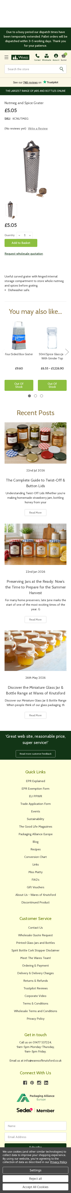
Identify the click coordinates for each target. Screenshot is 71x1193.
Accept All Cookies (35, 1187)
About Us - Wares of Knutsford (35, 895)
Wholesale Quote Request (35, 935)
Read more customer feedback (35, 753)
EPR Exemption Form (35, 788)
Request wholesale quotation (24, 253)
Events (35, 811)
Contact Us (35, 927)
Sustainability (35, 819)
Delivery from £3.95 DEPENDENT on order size (35, 90)
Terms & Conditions (35, 1003)
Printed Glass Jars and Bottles (35, 943)
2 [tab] (35, 395)
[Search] (61, 69)
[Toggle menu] (6, 57)
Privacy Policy (35, 1018)
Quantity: (10, 235)
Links (35, 864)
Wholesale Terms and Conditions (35, 1011)
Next (67, 351)
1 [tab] (29, 395)
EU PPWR (35, 796)
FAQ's (35, 879)
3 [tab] (41, 395)
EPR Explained (35, 781)
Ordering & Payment (35, 965)
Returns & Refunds (35, 981)
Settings (35, 1170)
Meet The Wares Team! (35, 958)
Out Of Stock (18, 385)
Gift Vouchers (35, 887)
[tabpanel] (19, 357)
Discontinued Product (35, 902)
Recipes (35, 849)
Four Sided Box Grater (19, 354)
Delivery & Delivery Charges (35, 973)
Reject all (35, 1179)
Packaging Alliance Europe (36, 834)
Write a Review (38, 128)
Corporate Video (35, 996)
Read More (35, 512)
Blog (35, 842)
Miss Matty (35, 872)
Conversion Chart (35, 857)
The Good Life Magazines (35, 826)
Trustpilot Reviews (35, 988)
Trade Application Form (35, 804)
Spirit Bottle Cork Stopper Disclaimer (35, 950)
